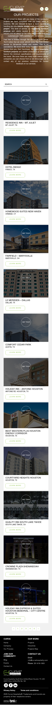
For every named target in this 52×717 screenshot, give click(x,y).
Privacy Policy (9, 690)
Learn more (15, 130)
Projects (31, 643)
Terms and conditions (30, 690)
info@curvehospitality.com (38, 660)
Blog (5, 660)
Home (6, 643)
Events (6, 663)
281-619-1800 (39, 663)
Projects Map (33, 649)
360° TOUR (26, 100)
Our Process (8, 649)
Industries (31, 646)
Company (7, 646)
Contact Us (8, 666)
